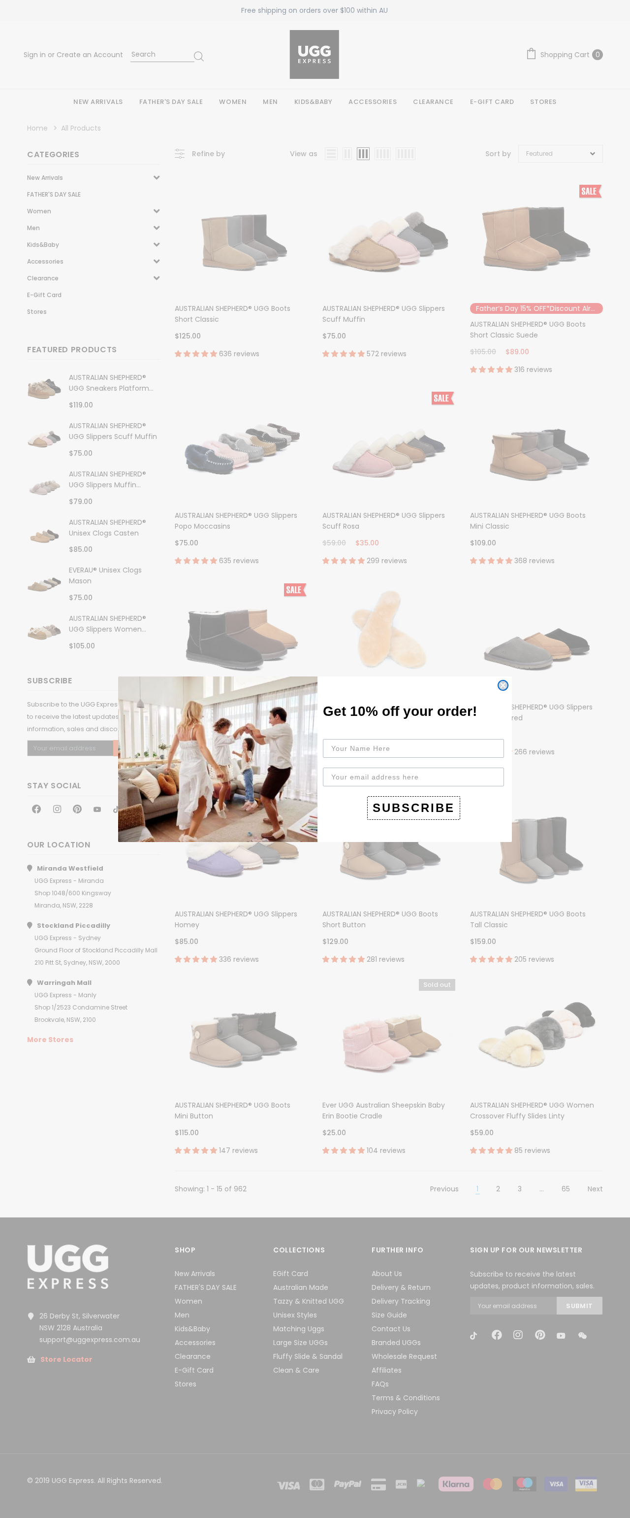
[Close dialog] (503, 685)
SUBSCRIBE (414, 807)
